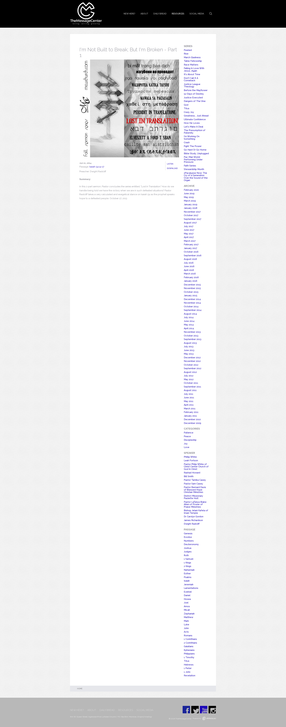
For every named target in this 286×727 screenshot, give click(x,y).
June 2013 (189, 350)
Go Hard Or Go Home (195, 149)
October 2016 (191, 251)
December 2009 (192, 423)
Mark (186, 621)
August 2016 (190, 259)
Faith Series (190, 165)
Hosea (187, 599)
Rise (186, 53)
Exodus (188, 537)
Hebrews (188, 664)
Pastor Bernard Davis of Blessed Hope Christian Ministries (195, 489)
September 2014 (192, 310)
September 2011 (192, 386)
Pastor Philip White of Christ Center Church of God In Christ (196, 466)
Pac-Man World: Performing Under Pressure (193, 159)
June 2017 (189, 230)
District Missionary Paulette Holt (193, 497)
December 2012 (192, 357)
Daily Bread (160, 13)
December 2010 (192, 419)
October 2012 (191, 365)
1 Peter (188, 668)
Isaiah (187, 580)
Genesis (188, 533)
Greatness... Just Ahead (196, 115)
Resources (178, 13)
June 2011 (189, 397)
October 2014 (191, 306)
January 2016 (190, 281)
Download (172, 168)
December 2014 (192, 299)
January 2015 (190, 295)
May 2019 (189, 197)
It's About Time (192, 74)
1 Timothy (189, 657)
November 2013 (192, 332)
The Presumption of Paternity (194, 131)
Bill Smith (188, 476)
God (186, 105)
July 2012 (188, 375)
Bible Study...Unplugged (196, 153)
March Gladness (192, 57)
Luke (186, 624)
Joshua (187, 548)
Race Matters (191, 64)
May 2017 (188, 233)
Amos (187, 606)
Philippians (189, 653)
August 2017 (190, 222)
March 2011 (189, 408)
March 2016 (190, 273)
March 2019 (190, 200)
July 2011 (188, 394)
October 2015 (191, 292)
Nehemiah (189, 570)
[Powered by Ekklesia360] (209, 718)
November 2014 (192, 302)
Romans (188, 635)
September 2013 (192, 339)
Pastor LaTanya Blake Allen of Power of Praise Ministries (195, 504)
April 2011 (189, 405)
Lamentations (191, 588)
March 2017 (190, 241)
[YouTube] (203, 709)
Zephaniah (189, 613)
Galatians (188, 646)
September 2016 (192, 255)
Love (186, 447)
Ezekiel (188, 591)
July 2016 (188, 262)
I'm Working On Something (191, 137)
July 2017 (188, 226)
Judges (188, 551)
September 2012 (192, 368)
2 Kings (187, 566)
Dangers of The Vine (195, 101)
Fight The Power (193, 146)
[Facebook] (186, 709)
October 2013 (191, 335)
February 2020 (191, 190)
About (144, 13)
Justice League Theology (192, 85)
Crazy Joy (189, 112)
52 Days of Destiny (194, 94)
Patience (188, 432)
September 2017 (192, 219)
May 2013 (188, 353)
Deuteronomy (191, 544)
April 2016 (189, 270)
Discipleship (190, 440)
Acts (186, 631)
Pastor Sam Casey (193, 483)
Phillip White (190, 457)
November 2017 (192, 211)
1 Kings (187, 562)
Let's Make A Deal (193, 126)
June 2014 (189, 321)
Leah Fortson (191, 460)
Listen (170, 164)
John (186, 628)
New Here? (129, 13)
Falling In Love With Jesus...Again (194, 69)
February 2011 (191, 412)
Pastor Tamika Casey (195, 480)
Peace (187, 436)
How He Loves (192, 123)
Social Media (196, 13)
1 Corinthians (190, 639)
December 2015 (192, 284)
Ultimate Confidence (195, 119)
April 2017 (189, 237)
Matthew (188, 617)
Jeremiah (188, 584)
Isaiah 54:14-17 (96, 166)
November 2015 (192, 288)
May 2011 (188, 401)
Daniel (187, 595)
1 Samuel (188, 559)
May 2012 (188, 379)
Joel (186, 602)
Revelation (189, 675)
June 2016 (189, 266)
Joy (186, 443)
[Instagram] (212, 709)
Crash (187, 142)
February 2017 (191, 244)
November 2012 (192, 361)
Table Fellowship (193, 61)
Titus (186, 108)
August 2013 (190, 343)
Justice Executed (193, 97)
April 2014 (189, 328)
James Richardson (193, 520)
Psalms (187, 577)
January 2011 (190, 416)
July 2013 (188, 346)
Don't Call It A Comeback (191, 79)
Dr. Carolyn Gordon (193, 516)
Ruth (186, 555)
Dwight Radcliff (191, 523)
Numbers (189, 540)
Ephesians (189, 650)
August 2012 (190, 372)
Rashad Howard (192, 472)
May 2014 (189, 324)
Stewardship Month (194, 169)
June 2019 (189, 193)
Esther (187, 573)
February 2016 (191, 277)
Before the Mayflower (195, 90)
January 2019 (190, 204)
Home (79, 689)
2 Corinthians (190, 642)
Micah (187, 610)
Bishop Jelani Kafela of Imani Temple (196, 511)
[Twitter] (195, 709)
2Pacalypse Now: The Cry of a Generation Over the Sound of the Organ (196, 177)
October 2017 (191, 215)
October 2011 (191, 383)
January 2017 (190, 248)
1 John (187, 672)
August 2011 (190, 390)
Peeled (188, 50)
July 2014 (188, 317)
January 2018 (190, 208)
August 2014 (190, 313)
